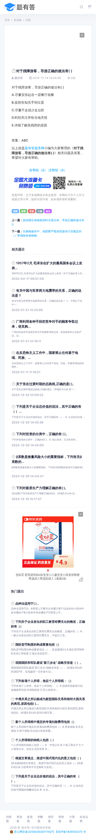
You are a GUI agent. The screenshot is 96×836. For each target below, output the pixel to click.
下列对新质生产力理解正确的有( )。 (42, 488)
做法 (48, 211)
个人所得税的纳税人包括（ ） (35, 740)
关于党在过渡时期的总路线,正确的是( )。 (45, 384)
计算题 (72, 819)
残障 (15, 211)
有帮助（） (38, 170)
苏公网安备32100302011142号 (34, 831)
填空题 (51, 819)
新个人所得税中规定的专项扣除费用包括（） (45, 722)
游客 (23, 211)
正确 (40, 211)
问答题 (9, 819)
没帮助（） (57, 170)
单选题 (19, 819)
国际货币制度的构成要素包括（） (38, 644)
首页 (7, 20)
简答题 (61, 819)
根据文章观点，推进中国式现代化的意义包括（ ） (49, 758)
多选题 (17, 20)
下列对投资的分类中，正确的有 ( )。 (42, 434)
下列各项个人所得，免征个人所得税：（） (44, 681)
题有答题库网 (34, 148)
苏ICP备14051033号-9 (71, 831)
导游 (31, 211)
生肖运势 (84, 819)
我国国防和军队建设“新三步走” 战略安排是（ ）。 (49, 662)
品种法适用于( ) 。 (27, 603)
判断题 (40, 819)
